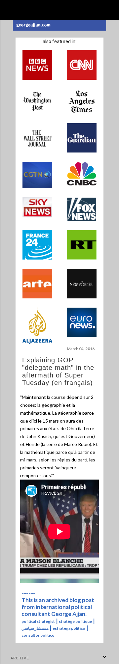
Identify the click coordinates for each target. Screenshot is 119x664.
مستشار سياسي (35, 628)
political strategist (38, 621)
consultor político (38, 635)
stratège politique (75, 621)
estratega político (69, 628)
